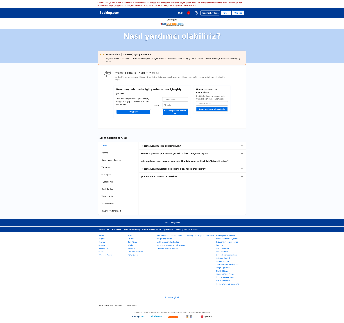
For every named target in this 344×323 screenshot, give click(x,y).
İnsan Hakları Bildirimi (225, 277)
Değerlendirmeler (164, 239)
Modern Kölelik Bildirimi (225, 274)
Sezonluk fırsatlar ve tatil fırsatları (171, 245)
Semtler (101, 245)
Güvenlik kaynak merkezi (226, 255)
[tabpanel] (192, 161)
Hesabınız (116, 229)
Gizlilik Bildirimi (222, 271)
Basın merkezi (222, 252)
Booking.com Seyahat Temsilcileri (200, 235)
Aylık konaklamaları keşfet (168, 242)
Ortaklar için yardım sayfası (227, 242)
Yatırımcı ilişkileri (223, 258)
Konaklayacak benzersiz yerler (169, 235)
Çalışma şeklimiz (223, 268)
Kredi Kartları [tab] (107, 189)
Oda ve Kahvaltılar (135, 252)
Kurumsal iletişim (223, 281)
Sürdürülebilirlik (222, 248)
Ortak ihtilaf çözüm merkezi (227, 264)
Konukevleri (133, 255)
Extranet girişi (172, 297)
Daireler (131, 239)
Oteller (101, 252)
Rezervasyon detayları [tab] (111, 160)
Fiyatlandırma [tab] (107, 182)
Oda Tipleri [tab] (106, 174)
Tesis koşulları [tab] (107, 196)
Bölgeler (101, 239)
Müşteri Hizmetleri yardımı (227, 239)
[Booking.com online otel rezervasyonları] (109, 13)
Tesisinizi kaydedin (172, 222)
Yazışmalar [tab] (106, 167)
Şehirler (101, 242)
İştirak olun (168, 229)
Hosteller (132, 248)
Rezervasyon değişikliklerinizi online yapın (142, 229)
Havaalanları (103, 248)
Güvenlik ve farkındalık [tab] (111, 211)
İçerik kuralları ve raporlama (227, 284)
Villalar (130, 245)
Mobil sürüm (104, 229)
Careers (219, 245)
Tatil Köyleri (132, 242)
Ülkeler (101, 235)
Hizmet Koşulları (222, 261)
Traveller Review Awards (167, 248)
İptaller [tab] (104, 145)
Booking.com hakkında (225, 235)
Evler (130, 235)
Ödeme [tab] (104, 153)
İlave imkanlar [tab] (107, 203)
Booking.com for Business (187, 229)
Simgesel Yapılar (105, 255)
